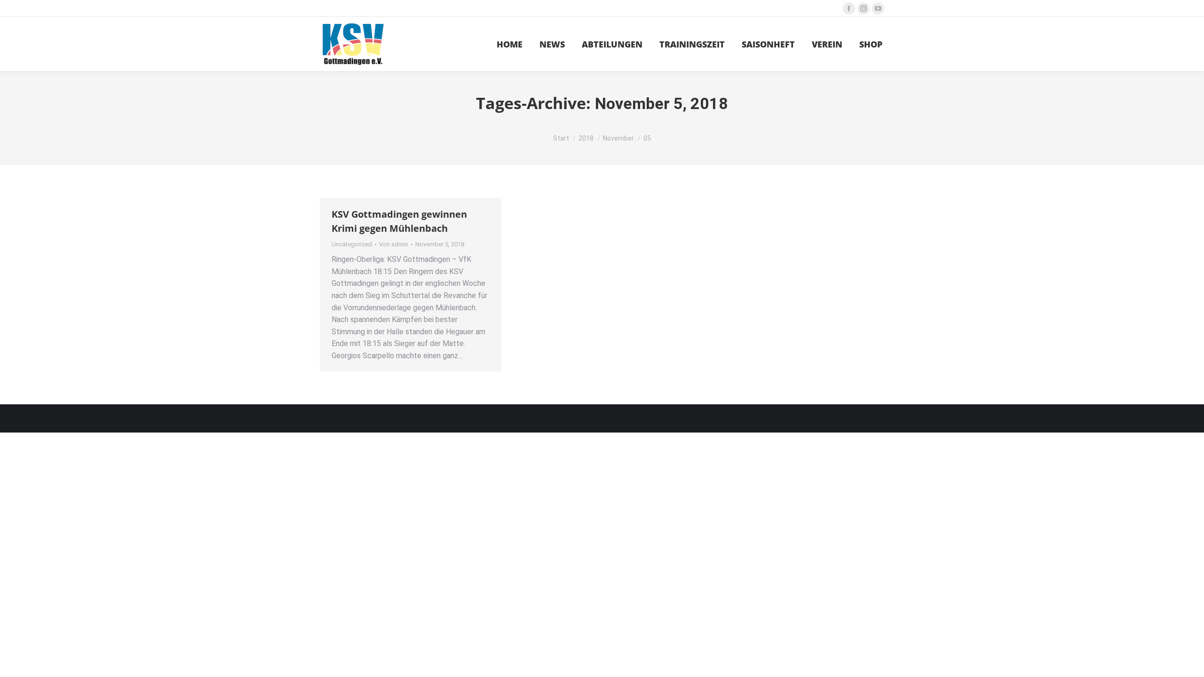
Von (393, 244)
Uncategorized (352, 244)
